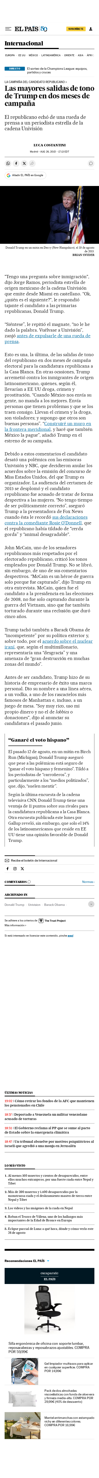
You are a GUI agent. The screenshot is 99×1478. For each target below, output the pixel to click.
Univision (34, 905)
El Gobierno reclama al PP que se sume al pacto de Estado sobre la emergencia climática (47, 1130)
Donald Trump (14, 905)
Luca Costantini (50, 145)
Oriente (69, 55)
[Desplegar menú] (8, 29)
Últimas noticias (19, 1092)
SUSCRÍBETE (76, 29)
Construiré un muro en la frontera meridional (48, 426)
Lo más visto (15, 1165)
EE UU (21, 55)
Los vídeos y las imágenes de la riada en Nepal (40, 1208)
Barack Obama (54, 905)
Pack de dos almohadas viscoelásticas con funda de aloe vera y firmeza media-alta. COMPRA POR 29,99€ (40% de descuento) (69, 1396)
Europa (10, 55)
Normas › (88, 882)
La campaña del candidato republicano (35, 82)
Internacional (24, 44)
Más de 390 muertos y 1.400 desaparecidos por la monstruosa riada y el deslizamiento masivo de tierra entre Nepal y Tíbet (50, 1195)
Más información (14, 925)
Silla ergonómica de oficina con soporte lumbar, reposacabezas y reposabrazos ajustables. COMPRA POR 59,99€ (49, 1347)
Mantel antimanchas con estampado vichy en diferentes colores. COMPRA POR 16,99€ (69, 1421)
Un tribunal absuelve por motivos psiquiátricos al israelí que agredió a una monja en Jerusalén (49, 1144)
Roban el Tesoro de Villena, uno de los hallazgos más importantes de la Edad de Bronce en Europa (45, 1218)
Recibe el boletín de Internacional (34, 860)
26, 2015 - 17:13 (54, 151)
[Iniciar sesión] (90, 29)
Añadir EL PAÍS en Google (27, 175)
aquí (70, 935)
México (33, 55)
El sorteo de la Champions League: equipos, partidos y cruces (57, 70)
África (91, 55)
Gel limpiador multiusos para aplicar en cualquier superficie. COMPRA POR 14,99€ (68, 1367)
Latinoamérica (51, 55)
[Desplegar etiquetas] (91, 904)
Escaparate (49, 1276)
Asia (80, 55)
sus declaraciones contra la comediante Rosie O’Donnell (46, 520)
